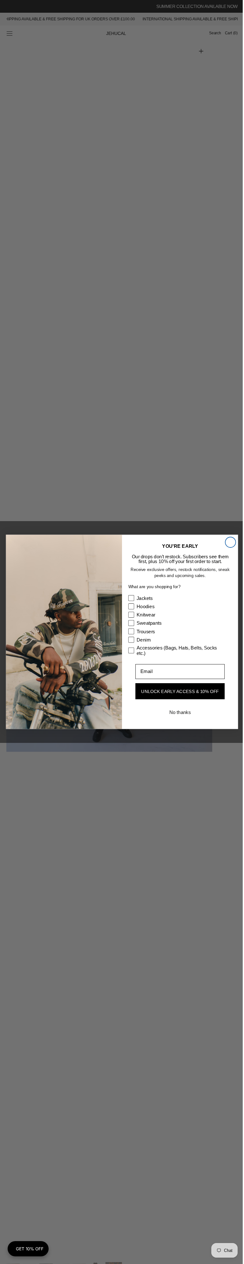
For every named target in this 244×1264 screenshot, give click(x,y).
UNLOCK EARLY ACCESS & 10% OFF (177, 691)
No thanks (177, 712)
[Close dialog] (228, 542)
